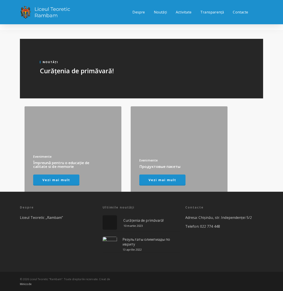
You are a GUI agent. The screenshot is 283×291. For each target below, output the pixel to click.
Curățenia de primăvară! (77, 70)
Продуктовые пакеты (159, 166)
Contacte (240, 12)
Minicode (26, 284)
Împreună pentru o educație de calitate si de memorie (61, 164)
